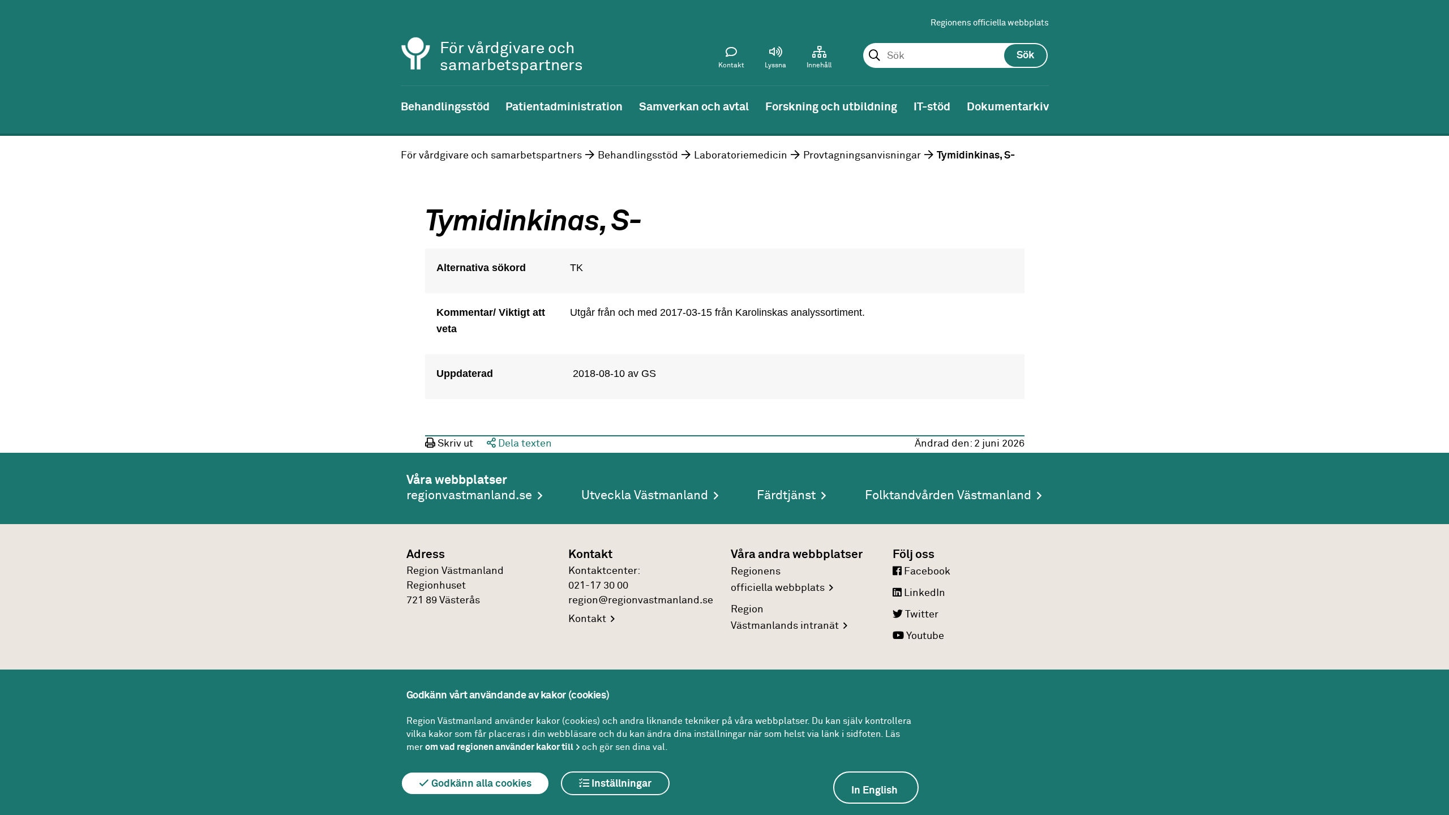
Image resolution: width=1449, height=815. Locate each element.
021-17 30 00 (598, 586)
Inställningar (620, 784)
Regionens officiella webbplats (990, 23)
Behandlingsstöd (638, 156)
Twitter (920, 615)
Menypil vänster (17, 106)
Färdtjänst (786, 496)
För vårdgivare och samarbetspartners (491, 156)
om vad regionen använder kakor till (499, 747)
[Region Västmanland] (416, 38)
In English (874, 791)
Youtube (924, 636)
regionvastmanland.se (469, 496)
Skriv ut (454, 444)
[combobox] (955, 56)
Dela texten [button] (524, 444)
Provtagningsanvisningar (862, 156)
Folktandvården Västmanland (948, 496)
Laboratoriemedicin (740, 156)
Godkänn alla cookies (480, 784)
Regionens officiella (778, 580)
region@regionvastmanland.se (640, 600)
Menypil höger (1432, 106)
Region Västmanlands (785, 617)
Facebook (926, 572)
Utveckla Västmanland (644, 496)
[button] (775, 60)
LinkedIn (923, 593)
